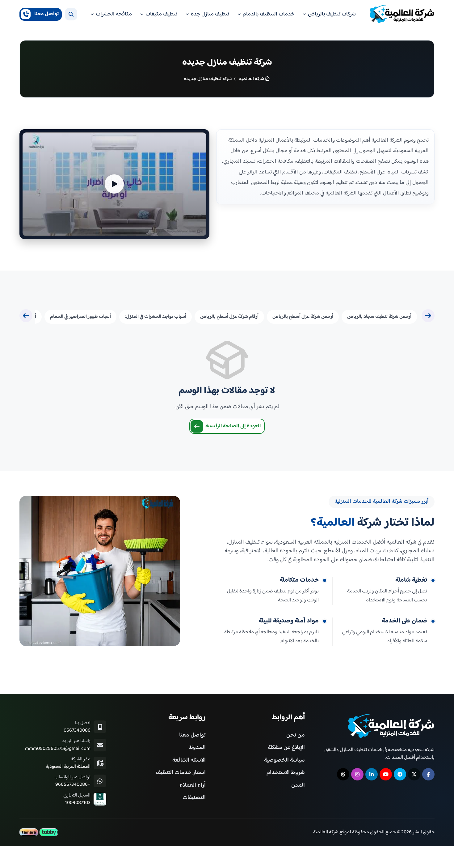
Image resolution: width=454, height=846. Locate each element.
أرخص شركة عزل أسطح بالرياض (302, 317)
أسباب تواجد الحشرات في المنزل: (155, 317)
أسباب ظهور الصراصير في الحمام (80, 317)
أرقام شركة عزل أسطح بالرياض (229, 317)
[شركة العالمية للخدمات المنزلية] (402, 14)
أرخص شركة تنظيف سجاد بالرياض (379, 317)
